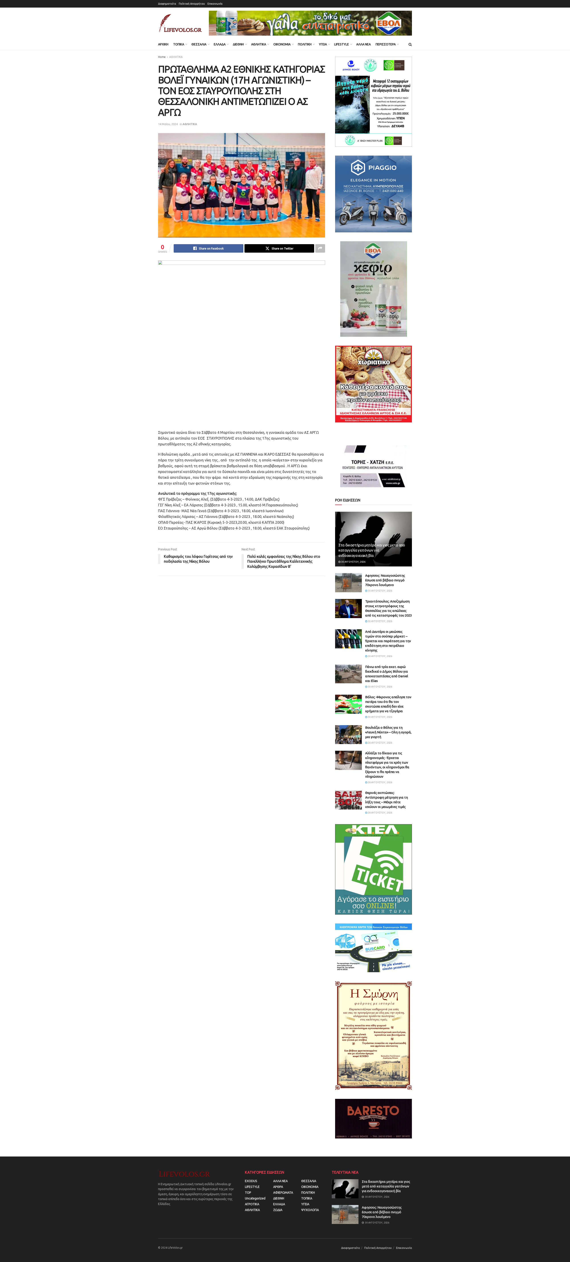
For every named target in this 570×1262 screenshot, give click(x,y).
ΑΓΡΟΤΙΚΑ (252, 1204)
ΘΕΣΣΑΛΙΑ (198, 44)
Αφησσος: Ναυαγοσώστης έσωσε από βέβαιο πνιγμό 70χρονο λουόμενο (385, 580)
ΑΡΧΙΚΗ (163, 44)
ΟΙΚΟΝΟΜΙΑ (282, 44)
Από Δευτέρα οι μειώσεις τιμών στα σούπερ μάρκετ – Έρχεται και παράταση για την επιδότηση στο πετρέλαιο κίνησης (388, 641)
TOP (248, 1192)
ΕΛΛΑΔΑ (220, 44)
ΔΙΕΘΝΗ (238, 44)
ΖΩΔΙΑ (277, 1210)
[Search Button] (410, 44)
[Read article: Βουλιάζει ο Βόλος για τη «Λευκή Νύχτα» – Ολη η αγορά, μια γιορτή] (348, 734)
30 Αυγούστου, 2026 (352, 561)
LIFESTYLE (341, 44)
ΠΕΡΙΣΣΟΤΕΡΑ (386, 44)
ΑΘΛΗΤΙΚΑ (258, 44)
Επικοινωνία (215, 3)
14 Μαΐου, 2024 (168, 124)
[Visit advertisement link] (310, 23)
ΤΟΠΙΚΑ (178, 44)
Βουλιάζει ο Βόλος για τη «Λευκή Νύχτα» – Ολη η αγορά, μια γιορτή (388, 732)
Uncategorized (255, 1198)
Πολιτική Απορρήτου (192, 3)
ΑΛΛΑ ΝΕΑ (363, 44)
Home (162, 56)
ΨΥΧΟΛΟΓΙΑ (310, 1210)
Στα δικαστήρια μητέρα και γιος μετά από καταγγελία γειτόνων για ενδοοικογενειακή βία (371, 550)
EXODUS (251, 1181)
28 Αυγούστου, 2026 (379, 742)
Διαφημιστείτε (167, 3)
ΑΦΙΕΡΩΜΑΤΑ (283, 1192)
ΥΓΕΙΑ (323, 44)
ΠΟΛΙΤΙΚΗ (304, 44)
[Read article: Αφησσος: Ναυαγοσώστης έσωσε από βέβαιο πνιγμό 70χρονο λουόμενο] (348, 582)
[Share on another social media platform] (320, 248)
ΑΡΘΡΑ (278, 1187)
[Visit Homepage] (180, 23)
